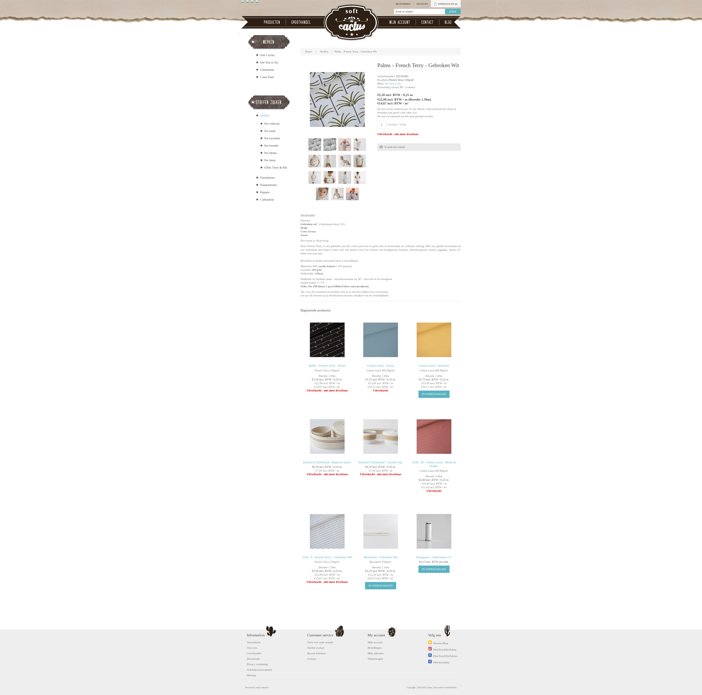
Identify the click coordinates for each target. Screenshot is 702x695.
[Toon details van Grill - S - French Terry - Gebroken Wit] (327, 531)
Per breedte (271, 145)
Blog (448, 22)
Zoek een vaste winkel (320, 642)
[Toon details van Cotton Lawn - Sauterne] (434, 340)
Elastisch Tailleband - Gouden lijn (380, 462)
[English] (243, 3)
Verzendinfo (254, 642)
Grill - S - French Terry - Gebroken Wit (327, 557)
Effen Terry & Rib (275, 167)
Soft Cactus (267, 55)
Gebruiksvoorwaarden (259, 669)
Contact (427, 22)
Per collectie (272, 123)
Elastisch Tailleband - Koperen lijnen (327, 462)
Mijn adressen (376, 653)
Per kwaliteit (272, 138)
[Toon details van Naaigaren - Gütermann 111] (434, 531)
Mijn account (400, 22)
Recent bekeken (316, 653)
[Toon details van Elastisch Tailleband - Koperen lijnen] (327, 436)
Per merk (269, 131)
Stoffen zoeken (315, 647)
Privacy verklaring (257, 664)
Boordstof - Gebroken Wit (380, 557)
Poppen (264, 192)
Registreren (403, 4)
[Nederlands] (248, 3)
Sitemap (251, 675)
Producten (272, 22)
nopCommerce (262, 687)
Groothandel (301, 22)
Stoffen (264, 115)
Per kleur (270, 160)
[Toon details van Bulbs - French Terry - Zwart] (327, 340)
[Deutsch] (258, 3)
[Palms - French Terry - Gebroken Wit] (314, 144)
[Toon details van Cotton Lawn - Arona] (380, 340)
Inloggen (422, 4)
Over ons (252, 647)
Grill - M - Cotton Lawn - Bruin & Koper (434, 464)
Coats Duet (267, 77)
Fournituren (267, 177)
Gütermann (267, 69)
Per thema (270, 153)
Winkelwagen (375, 658)
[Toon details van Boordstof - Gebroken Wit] (380, 531)
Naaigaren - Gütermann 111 (434, 557)
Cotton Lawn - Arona (380, 365)
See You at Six (393, 83)
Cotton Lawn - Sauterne (434, 365)
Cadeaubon (267, 199)
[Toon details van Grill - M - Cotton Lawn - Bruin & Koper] (434, 436)
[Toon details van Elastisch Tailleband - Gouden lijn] (380, 436)
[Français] (253, 3)
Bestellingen (375, 647)
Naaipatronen (268, 185)
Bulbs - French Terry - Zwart (327, 365)
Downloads (253, 658)
